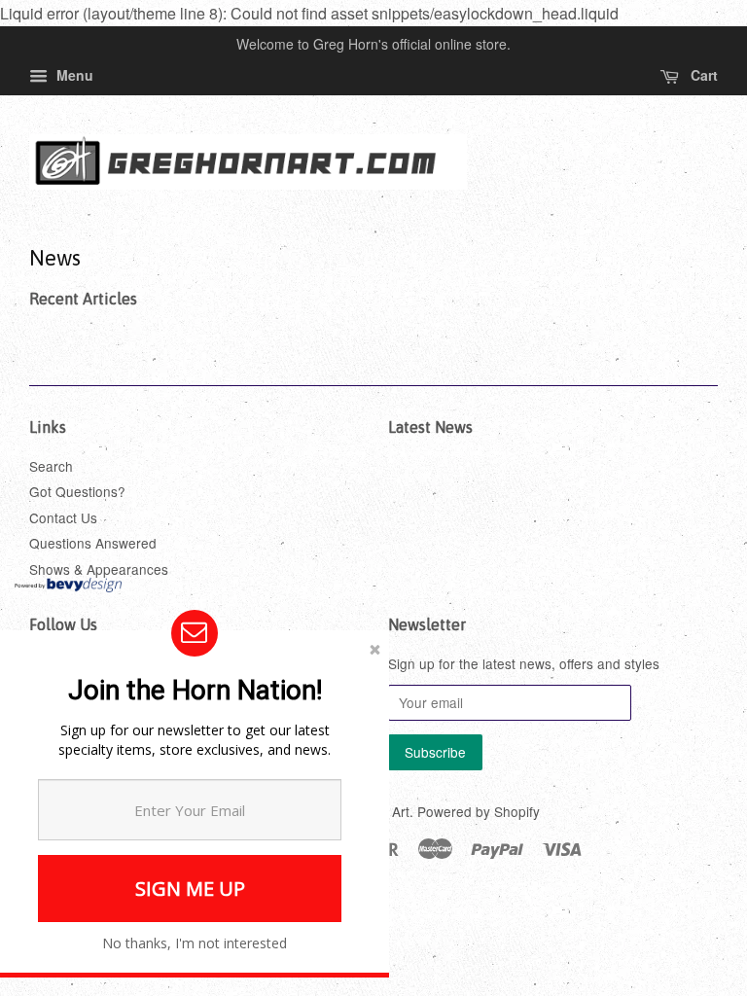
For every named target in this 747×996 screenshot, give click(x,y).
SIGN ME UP (190, 888)
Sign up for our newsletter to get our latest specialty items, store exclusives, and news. (194, 740)
